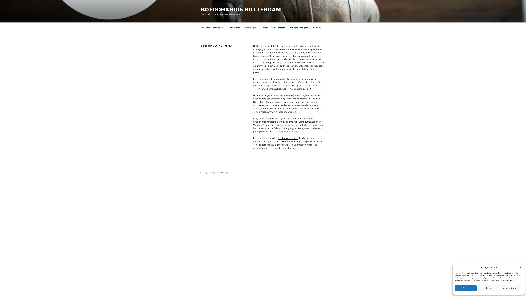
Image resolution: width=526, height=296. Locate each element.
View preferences (511, 288)
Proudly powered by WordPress (214, 173)
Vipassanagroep (264, 95)
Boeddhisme (234, 27)
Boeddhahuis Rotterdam (241, 10)
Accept (466, 288)
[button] (520, 267)
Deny (488, 288)
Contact (317, 27)
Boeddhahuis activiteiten (212, 27)
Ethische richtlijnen (299, 27)
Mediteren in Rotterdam (274, 27)
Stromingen (250, 27)
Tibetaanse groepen (288, 138)
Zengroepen (284, 118)
